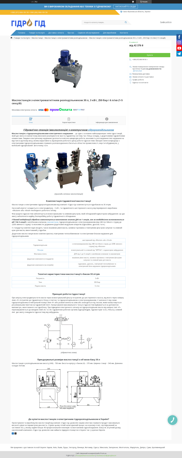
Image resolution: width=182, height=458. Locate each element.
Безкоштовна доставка (141, 74)
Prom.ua (103, 453)
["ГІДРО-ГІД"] (28, 22)
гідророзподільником (101, 130)
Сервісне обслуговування (88, 33)
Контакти (124, 33)
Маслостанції (37, 38)
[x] (15, 434)
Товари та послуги (37, 33)
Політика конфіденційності (106, 456)
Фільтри (40, 250)
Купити (150, 55)
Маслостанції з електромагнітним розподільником (66, 38)
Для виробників (109, 33)
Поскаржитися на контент (85, 456)
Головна (21, 33)
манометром (52, 222)
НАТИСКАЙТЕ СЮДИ (125, 6)
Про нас (70, 33)
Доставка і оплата (56, 33)
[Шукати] (125, 22)
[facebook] (13, 434)
